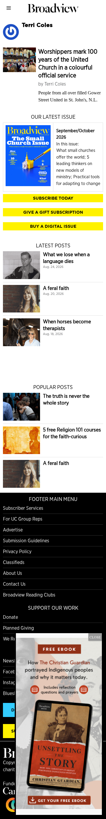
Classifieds (13, 562)
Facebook (13, 671)
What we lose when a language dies (66, 257)
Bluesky (11, 693)
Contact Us (14, 584)
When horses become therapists (67, 324)
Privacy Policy (17, 551)
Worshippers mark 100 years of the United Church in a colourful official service (67, 63)
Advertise (13, 530)
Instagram (13, 682)
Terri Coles (55, 84)
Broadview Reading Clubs (29, 595)
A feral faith (56, 288)
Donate (10, 617)
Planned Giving (18, 628)
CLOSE (95, 637)
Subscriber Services (23, 508)
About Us (12, 573)
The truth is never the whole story (66, 399)
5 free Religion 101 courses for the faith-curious (72, 433)
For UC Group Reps (22, 519)
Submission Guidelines (26, 540)
